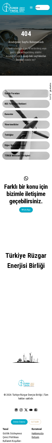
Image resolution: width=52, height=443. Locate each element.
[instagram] (21, 409)
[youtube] (30, 409)
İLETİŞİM (35, 422)
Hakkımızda (37, 433)
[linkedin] (16, 409)
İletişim (35, 437)
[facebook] (35, 409)
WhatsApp (26, 210)
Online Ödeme (19, 422)
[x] (26, 409)
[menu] (31, 7)
